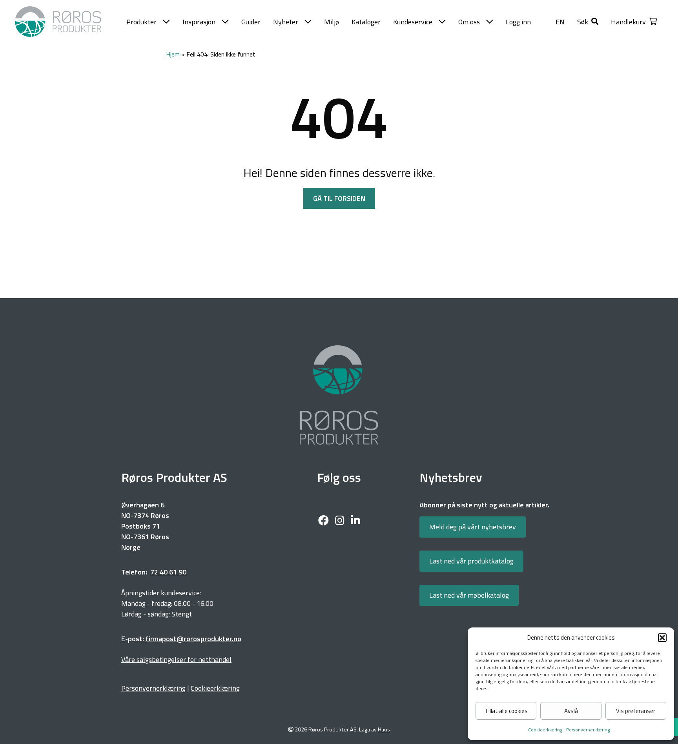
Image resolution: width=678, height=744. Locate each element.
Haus (384, 730)
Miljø (331, 21)
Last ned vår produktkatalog (471, 561)
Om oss (469, 21)
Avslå (571, 710)
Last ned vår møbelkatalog (469, 595)
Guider (251, 21)
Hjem (173, 54)
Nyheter (285, 21)
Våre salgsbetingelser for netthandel (176, 659)
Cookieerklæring (545, 729)
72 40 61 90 (168, 572)
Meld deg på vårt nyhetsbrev (472, 527)
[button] (662, 638)
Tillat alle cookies (506, 710)
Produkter (141, 21)
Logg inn (518, 21)
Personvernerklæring (588, 729)
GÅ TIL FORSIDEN (339, 198)
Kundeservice (412, 21)
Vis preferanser (635, 710)
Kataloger (366, 21)
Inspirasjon (198, 21)
